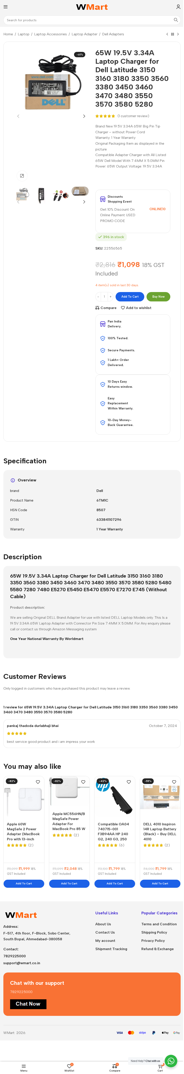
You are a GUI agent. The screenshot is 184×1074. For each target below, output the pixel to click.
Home (8, 34)
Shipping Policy (154, 932)
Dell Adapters (113, 34)
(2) (30, 845)
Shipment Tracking (111, 949)
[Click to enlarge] (22, 176)
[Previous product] (167, 34)
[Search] (176, 20)
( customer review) (133, 116)
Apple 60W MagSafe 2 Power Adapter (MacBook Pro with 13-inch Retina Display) (23, 834)
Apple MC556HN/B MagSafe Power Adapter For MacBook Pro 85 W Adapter (69, 824)
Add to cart (130, 296)
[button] (18, 116)
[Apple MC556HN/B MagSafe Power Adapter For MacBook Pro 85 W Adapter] (69, 791)
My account (105, 940)
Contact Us (105, 932)
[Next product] (178, 34)
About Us (103, 924)
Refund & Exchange (157, 949)
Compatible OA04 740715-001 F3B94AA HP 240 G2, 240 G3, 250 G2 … (113, 834)
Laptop (23, 34)
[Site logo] (92, 6)
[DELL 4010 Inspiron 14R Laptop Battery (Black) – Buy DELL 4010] (160, 796)
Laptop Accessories (50, 34)
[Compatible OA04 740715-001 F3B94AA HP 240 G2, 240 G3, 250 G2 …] (114, 796)
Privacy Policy (153, 940)
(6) (121, 845)
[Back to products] (172, 34)
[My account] (178, 6)
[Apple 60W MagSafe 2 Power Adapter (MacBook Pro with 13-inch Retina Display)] (24, 796)
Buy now (158, 296)
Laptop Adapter (84, 34)
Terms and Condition (159, 924)
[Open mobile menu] (5, 6)
